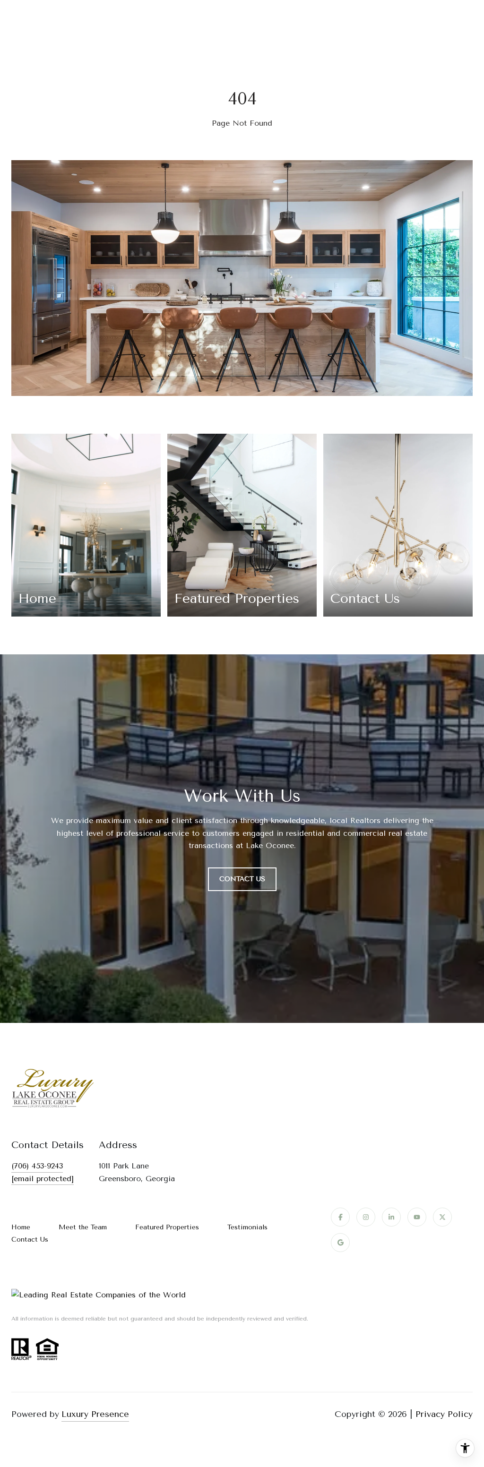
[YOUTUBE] (416, 1217)
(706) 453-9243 (37, 1165)
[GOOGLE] (340, 1242)
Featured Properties (167, 1227)
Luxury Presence (95, 1414)
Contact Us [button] (242, 879)
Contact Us (29, 1240)
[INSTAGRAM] (365, 1217)
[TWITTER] (442, 1217)
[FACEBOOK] (340, 1217)
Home (20, 1227)
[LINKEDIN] (391, 1217)
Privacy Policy (444, 1414)
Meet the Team (83, 1227)
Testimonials (247, 1227)
